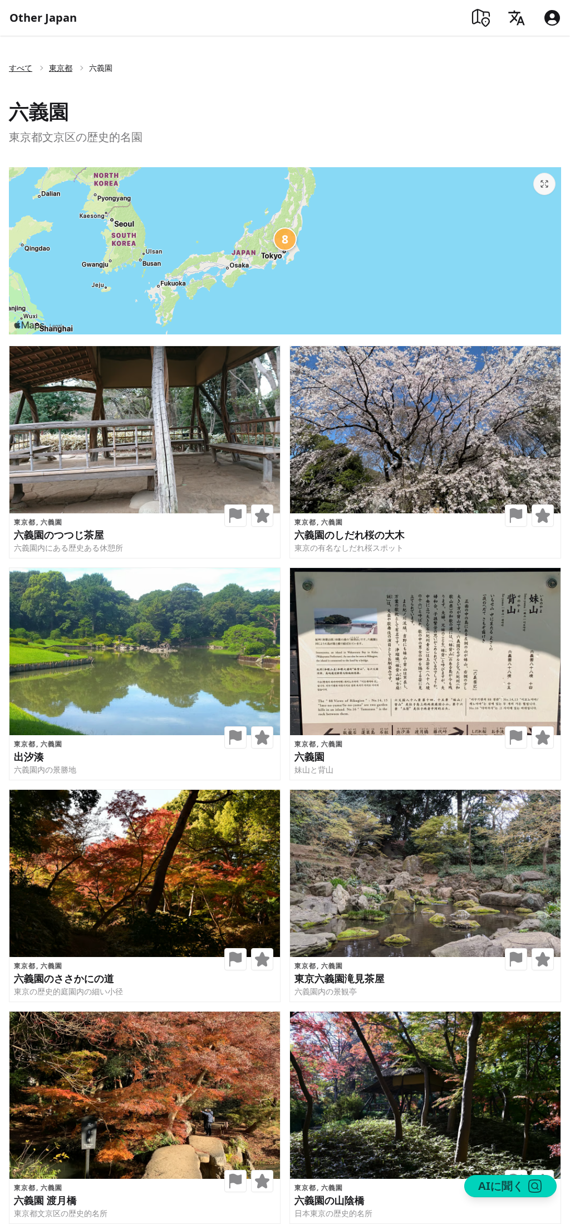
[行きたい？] (262, 515)
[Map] (481, 18)
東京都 (60, 67)
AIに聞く (501, 1185)
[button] (235, 515)
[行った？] (235, 515)
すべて (20, 67)
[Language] (516, 18)
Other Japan (43, 17)
